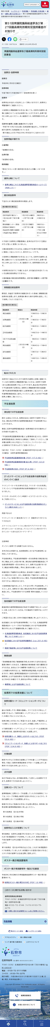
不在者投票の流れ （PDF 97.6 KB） (19, 469)
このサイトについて (32, 942)
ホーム (8, 1021)
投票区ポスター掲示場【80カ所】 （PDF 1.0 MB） (24, 882)
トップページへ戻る (34, 931)
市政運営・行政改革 (38, 11)
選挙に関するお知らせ (13, 14)
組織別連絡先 (26, 995)
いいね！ (24, 39)
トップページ (15, 11)
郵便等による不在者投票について (17, 684)
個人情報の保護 (26, 937)
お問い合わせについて (26, 1005)
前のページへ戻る (17, 931)
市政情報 (25, 11)
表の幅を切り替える (10, 207)
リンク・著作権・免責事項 (13, 942)
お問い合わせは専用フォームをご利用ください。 (26, 911)
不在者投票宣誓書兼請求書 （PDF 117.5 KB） (23, 458)
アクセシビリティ (10, 937)
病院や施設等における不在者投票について (21, 648)
